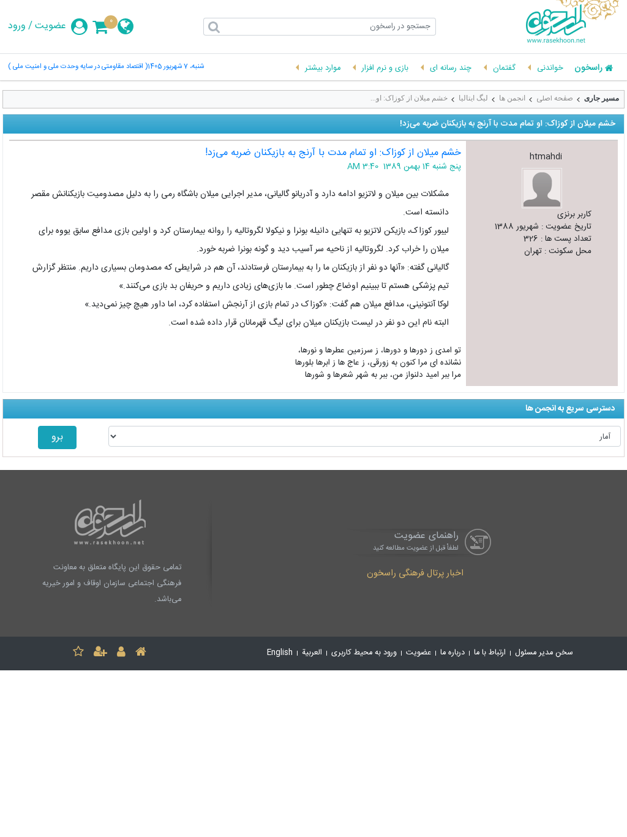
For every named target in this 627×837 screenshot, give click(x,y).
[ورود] (121, 653)
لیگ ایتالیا (473, 98)
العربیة (312, 652)
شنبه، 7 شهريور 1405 (176, 67)
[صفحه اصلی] (140, 653)
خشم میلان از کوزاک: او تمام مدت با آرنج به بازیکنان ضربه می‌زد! (333, 153)
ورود (17, 26)
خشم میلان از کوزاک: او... (409, 98)
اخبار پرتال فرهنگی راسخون (415, 574)
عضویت (50, 26)
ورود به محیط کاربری (364, 652)
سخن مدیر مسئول (544, 652)
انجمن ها (512, 98)
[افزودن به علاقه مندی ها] (78, 653)
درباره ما (452, 652)
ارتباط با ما (490, 652)
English (280, 652)
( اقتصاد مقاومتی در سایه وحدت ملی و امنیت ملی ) (78, 67)
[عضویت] (100, 653)
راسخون (588, 68)
